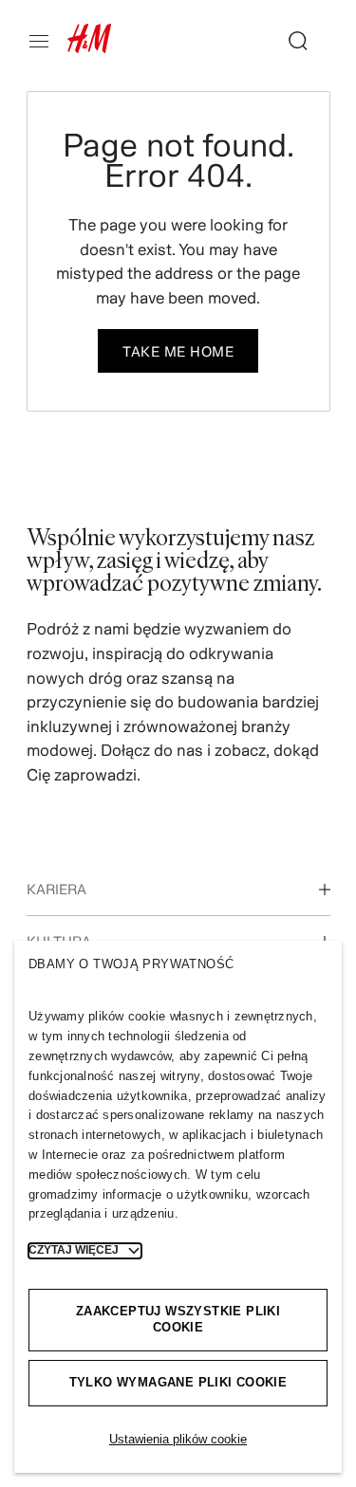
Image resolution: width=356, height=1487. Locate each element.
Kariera (56, 889)
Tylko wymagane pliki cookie (178, 1382)
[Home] (89, 48)
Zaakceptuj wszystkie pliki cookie (178, 1319)
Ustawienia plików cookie (178, 1439)
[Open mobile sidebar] (46, 41)
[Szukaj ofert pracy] (290, 41)
